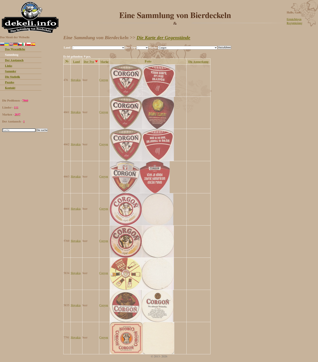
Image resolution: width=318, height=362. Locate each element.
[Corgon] (142, 95)
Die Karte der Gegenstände (163, 37)
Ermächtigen (294, 19)
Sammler (10, 71)
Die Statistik (12, 76)
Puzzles (9, 82)
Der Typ (89, 61)
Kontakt (10, 88)
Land (76, 61)
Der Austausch (14, 60)
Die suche (42, 130)
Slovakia (76, 80)
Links (8, 65)
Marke (104, 61)
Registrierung (294, 23)
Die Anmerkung (198, 61)
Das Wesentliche (15, 49)
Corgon (103, 80)
